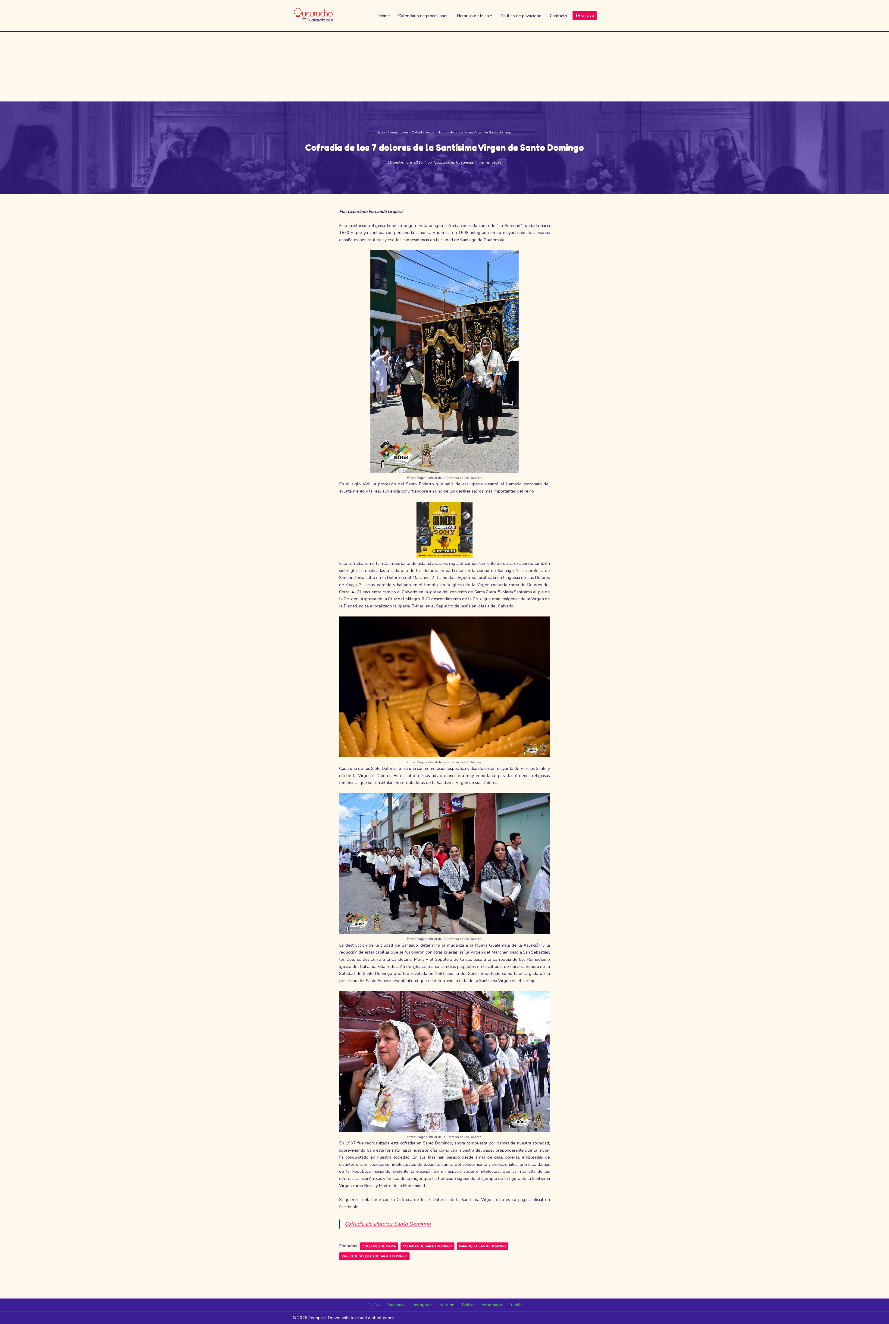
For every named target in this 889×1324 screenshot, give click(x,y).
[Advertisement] (444, 66)
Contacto (558, 16)
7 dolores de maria (379, 1246)
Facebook (397, 1305)
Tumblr (515, 1305)
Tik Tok (374, 1305)
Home (384, 16)
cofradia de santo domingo (427, 1246)
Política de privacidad (521, 16)
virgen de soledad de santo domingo (374, 1256)
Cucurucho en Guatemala (454, 162)
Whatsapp (492, 1305)
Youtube (446, 1305)
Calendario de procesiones (423, 16)
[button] (491, 16)
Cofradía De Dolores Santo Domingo (388, 1223)
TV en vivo (584, 15)
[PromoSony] (444, 556)
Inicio (381, 132)
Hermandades (398, 132)
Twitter (468, 1305)
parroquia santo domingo (482, 1246)
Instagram (422, 1305)
